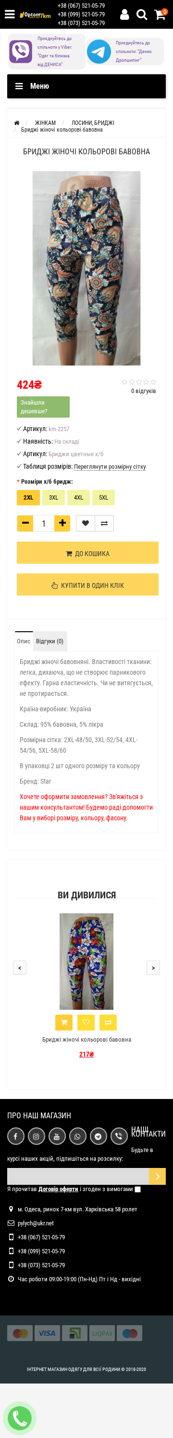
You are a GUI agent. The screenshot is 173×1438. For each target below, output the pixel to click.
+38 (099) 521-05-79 (81, 14)
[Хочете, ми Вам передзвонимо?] (20, 1418)
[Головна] (17, 123)
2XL (28, 497)
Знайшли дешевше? (34, 407)
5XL (103, 497)
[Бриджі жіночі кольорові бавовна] (86, 268)
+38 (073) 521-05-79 (81, 23)
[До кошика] (64, 1023)
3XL (53, 497)
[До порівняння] (104, 523)
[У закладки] (85, 523)
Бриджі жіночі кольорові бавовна (86, 1039)
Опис (23, 641)
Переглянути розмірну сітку (110, 466)
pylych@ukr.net (36, 1223)
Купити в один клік (91, 585)
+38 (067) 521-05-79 (81, 5)
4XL (78, 497)
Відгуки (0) (49, 641)
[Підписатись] (157, 1176)
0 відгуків (143, 390)
